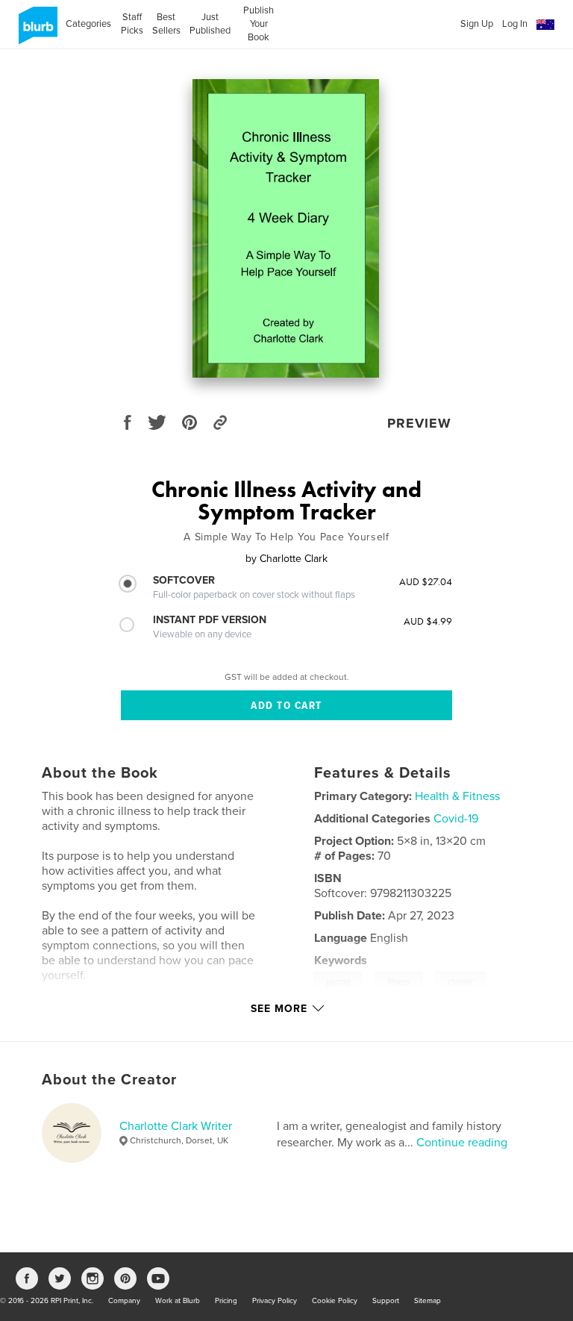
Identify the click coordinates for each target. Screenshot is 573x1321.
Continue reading (461, 1142)
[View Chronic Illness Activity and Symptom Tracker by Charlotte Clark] (285, 228)
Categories (88, 24)
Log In (514, 24)
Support (385, 1300)
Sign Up (476, 24)
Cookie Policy (334, 1300)
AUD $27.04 (425, 581)
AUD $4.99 (428, 621)
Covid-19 (455, 818)
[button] (545, 25)
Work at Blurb (177, 1300)
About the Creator (109, 1080)
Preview (419, 423)
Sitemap (427, 1300)
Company (124, 1300)
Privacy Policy (274, 1300)
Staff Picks (132, 24)
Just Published (210, 24)
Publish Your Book (258, 23)
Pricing (226, 1300)
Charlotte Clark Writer (175, 1126)
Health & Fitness (457, 796)
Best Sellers (166, 24)
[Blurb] (35, 31)
